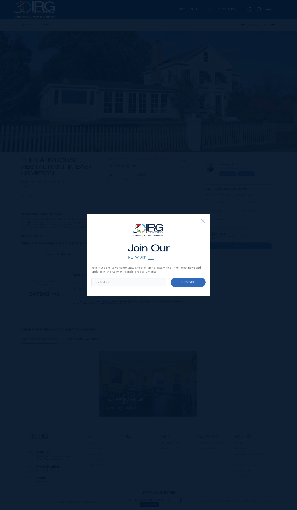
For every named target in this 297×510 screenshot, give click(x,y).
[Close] (203, 221)
